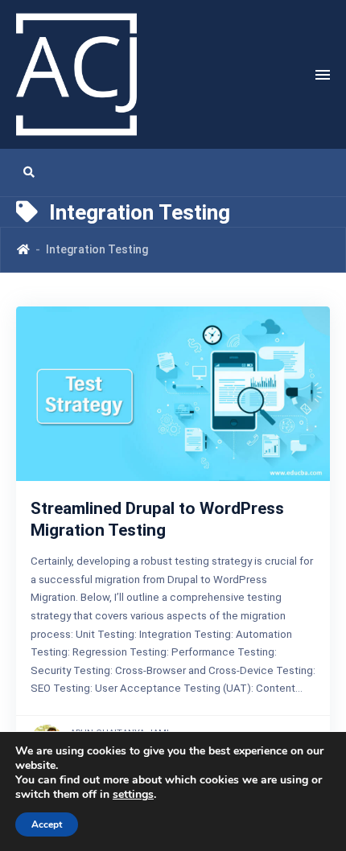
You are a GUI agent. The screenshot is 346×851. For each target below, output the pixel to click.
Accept (46, 824)
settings (133, 794)
